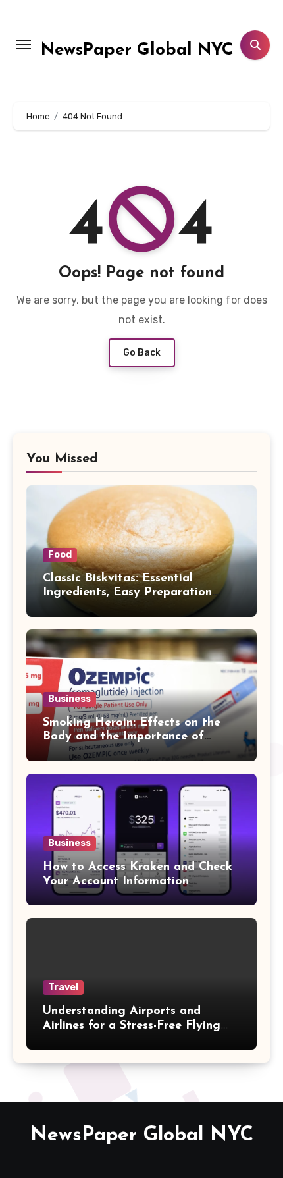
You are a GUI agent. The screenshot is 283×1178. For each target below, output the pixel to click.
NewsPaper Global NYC (137, 50)
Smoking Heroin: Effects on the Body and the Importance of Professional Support (131, 737)
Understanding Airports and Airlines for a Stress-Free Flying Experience (131, 1025)
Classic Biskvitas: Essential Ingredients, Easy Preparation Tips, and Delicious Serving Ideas (135, 593)
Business (69, 699)
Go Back (142, 352)
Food (60, 554)
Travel (63, 987)
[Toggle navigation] (23, 45)
